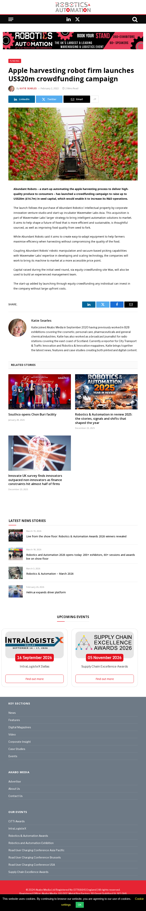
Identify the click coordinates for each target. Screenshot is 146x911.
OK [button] (80, 904)
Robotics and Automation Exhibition (31, 843)
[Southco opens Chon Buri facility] (39, 391)
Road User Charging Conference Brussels (34, 857)
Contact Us (15, 796)
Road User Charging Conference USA (31, 864)
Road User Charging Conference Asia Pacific (36, 850)
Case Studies (16, 749)
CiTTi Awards (16, 821)
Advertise (14, 781)
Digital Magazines (19, 727)
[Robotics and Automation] (73, 7)
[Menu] (10, 19)
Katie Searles (28, 88)
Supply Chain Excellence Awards (104, 666)
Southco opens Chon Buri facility (32, 414)
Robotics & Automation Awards (28, 835)
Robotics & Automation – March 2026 (50, 573)
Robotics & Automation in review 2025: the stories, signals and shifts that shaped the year (103, 418)
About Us (14, 788)
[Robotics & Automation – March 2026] (16, 573)
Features (14, 720)
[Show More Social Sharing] (95, 99)
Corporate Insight (19, 741)
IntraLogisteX (17, 828)
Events (12, 756)
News (12, 712)
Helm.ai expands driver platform (46, 592)
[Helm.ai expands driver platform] (16, 591)
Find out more (34, 679)
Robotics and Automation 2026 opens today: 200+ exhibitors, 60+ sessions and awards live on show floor (80, 556)
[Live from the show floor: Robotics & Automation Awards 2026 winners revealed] (16, 535)
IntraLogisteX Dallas (34, 666)
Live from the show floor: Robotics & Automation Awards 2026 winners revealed (76, 536)
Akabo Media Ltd (45, 889)
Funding (15, 61)
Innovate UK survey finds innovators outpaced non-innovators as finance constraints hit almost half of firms (35, 480)
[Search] (135, 19)
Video (12, 734)
